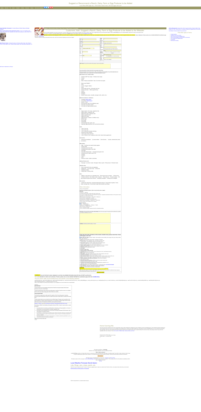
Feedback (18, 7)
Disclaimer (107, 357)
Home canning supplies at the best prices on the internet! (180, 37)
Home (2, 8)
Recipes (32, 7)
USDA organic (88, 99)
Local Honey (173, 39)
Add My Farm (41, 36)
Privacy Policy (112, 357)
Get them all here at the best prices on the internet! (80, 368)
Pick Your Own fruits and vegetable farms (178, 36)
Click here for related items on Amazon (6, 66)
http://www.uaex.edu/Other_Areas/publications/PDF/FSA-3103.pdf (56, 303)
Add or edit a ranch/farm (39, 7)
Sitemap (100, 360)
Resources (27, 7)
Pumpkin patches (174, 34)
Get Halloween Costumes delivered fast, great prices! (177, 30)
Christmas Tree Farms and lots (176, 35)
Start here (6, 7)
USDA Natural (89, 100)
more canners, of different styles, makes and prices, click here (124, 330)
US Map (22, 7)
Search (13, 7)
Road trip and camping (174, 40)
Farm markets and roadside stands (177, 38)
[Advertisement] (100, 19)
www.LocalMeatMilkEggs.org (90, 358)
